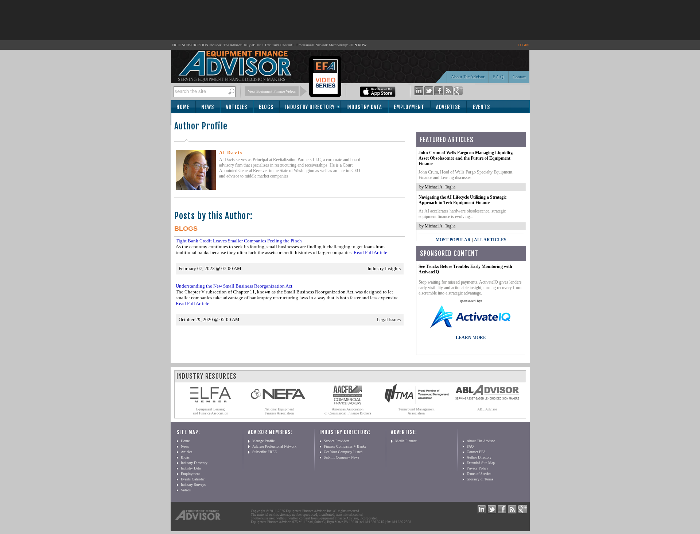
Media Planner (405, 441)
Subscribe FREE (264, 452)
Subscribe (191, 120)
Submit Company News (341, 457)
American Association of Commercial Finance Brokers (347, 411)
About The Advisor (468, 76)
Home (183, 107)
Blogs (266, 107)
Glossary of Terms (480, 479)
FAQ (470, 446)
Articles (236, 107)
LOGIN (523, 45)
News (207, 107)
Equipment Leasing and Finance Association (210, 411)
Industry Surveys (193, 485)
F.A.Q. (499, 76)
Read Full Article (370, 252)
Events (481, 107)
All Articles (490, 239)
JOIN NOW (357, 45)
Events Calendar (193, 479)
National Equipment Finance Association (279, 411)
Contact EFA (476, 452)
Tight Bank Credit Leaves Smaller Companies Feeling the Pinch (239, 240)
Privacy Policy (477, 468)
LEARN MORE (471, 337)
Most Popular (453, 239)
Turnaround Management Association (416, 411)
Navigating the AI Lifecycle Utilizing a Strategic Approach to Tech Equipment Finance (462, 200)
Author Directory (479, 457)
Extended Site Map (481, 463)
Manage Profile (263, 441)
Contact (519, 76)
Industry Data (364, 107)
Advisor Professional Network (274, 446)
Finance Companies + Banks (345, 446)
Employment (409, 107)
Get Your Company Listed (343, 452)
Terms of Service (479, 474)
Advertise (448, 107)
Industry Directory (310, 107)
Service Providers (336, 441)
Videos (186, 490)
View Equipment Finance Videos (272, 91)
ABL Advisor (487, 409)
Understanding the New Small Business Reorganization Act (234, 286)
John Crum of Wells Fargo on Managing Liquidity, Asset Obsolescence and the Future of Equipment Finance (466, 158)
